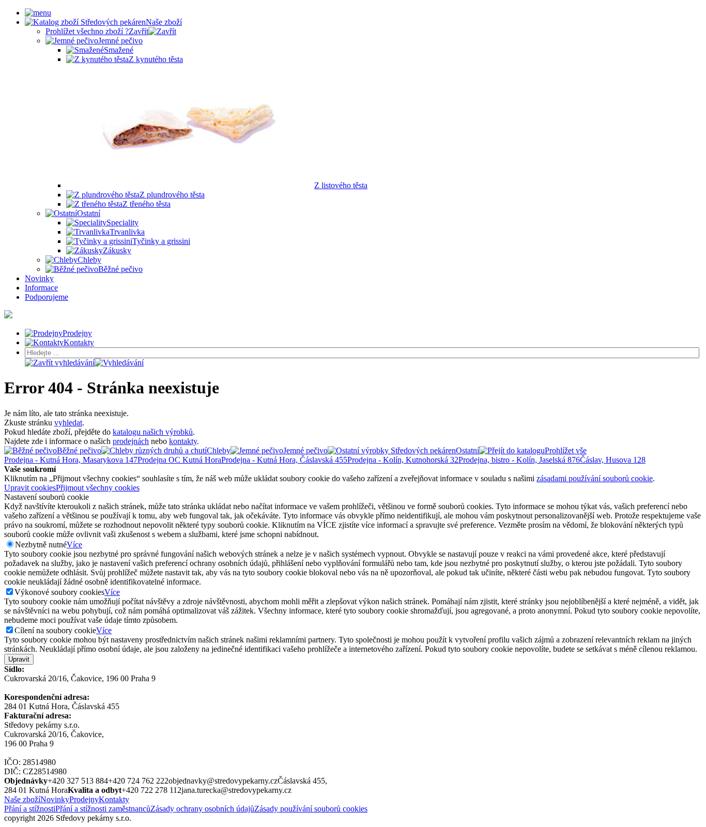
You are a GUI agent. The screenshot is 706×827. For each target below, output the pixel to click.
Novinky (54, 799)
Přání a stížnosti (29, 808)
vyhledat (68, 422)
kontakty (183, 441)
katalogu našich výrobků (153, 431)
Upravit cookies (30, 487)
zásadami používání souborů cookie (594, 478)
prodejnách (131, 441)
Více (74, 544)
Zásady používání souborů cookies (310, 808)
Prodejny (84, 799)
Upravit (18, 659)
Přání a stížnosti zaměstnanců (102, 808)
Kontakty (114, 799)
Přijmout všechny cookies (98, 487)
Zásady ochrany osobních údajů (202, 808)
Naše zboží (22, 799)
